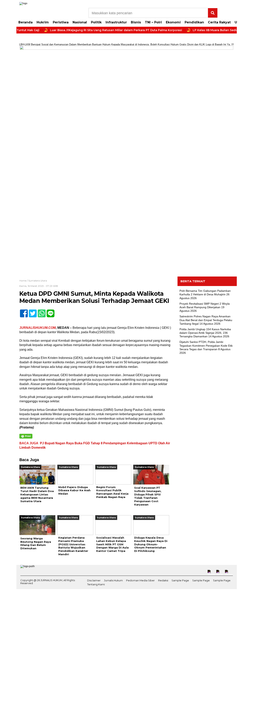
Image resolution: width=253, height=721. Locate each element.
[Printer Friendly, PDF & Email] (25, 436)
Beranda (25, 22)
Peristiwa (61, 22)
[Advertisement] (207, 421)
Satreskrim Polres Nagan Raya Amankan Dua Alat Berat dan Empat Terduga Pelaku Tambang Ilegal (205, 320)
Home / (23, 280)
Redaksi (163, 580)
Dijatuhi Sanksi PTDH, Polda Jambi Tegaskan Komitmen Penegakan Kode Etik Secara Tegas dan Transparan (206, 345)
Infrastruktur (116, 22)
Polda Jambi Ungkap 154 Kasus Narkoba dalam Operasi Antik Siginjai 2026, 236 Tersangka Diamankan (205, 333)
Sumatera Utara (37, 280)
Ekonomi (173, 22)
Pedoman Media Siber (140, 580)
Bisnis (136, 22)
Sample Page (180, 580)
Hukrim (43, 22)
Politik (96, 22)
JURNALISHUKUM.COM (37, 327)
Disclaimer (94, 580)
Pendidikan (194, 22)
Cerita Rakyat (219, 22)
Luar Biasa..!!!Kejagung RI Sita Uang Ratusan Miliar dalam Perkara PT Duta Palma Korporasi (107, 30)
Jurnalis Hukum (113, 580)
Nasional (80, 22)
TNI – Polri (153, 22)
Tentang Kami (96, 584)
